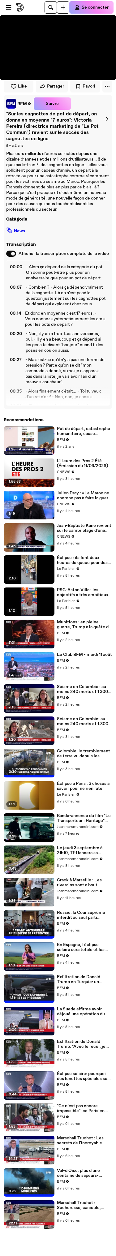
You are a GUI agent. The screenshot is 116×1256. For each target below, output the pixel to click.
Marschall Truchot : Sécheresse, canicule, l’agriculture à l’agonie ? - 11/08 (82, 1205)
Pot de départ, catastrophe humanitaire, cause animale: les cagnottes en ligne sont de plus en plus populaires (83, 431)
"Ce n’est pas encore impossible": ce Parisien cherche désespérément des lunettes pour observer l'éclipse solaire (83, 1108)
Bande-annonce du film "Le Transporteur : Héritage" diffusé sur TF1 (84, 818)
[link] (18, 104)
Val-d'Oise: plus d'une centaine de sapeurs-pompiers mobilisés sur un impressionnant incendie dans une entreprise (83, 1173)
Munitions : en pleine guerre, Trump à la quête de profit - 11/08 (84, 625)
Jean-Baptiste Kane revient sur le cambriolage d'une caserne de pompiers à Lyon (84, 528)
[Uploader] (63, 7)
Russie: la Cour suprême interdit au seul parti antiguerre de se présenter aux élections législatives (83, 915)
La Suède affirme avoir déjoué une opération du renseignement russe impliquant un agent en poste (81, 1012)
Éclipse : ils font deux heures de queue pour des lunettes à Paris (82, 560)
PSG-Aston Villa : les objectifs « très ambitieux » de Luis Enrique (84, 592)
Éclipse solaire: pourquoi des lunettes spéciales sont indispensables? (84, 1076)
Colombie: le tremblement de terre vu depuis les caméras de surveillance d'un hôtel (83, 754)
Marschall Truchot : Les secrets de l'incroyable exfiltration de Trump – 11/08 (80, 1141)
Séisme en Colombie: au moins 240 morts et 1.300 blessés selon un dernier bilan (82, 721)
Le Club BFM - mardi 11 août (84, 654)
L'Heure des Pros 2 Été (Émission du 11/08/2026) (82, 463)
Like (22, 86)
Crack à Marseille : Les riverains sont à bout (79, 883)
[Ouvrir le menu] (9, 7)
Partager (55, 86)
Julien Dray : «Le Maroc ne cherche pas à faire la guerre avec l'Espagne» (84, 496)
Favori (89, 86)
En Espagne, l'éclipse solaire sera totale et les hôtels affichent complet (82, 947)
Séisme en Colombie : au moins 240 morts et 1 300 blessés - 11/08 (82, 689)
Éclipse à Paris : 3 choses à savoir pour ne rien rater (83, 786)
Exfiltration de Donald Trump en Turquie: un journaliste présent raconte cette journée (84, 979)
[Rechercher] (51, 7)
